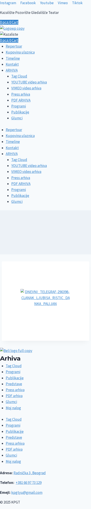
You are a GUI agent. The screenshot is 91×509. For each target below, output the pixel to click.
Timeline (13, 58)
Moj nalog (13, 407)
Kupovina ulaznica (20, 52)
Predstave (14, 383)
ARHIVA (12, 70)
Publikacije (20, 112)
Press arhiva (20, 94)
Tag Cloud (19, 76)
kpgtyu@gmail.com (26, 492)
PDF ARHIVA (20, 100)
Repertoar (14, 46)
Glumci (17, 118)
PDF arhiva (14, 395)
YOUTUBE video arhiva (29, 82)
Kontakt (12, 64)
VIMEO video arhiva (26, 88)
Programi (18, 106)
